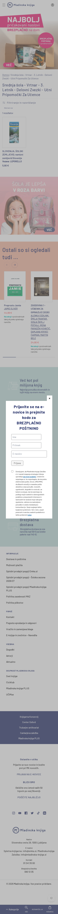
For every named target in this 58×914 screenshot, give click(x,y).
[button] (49, 398)
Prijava (17, 463)
